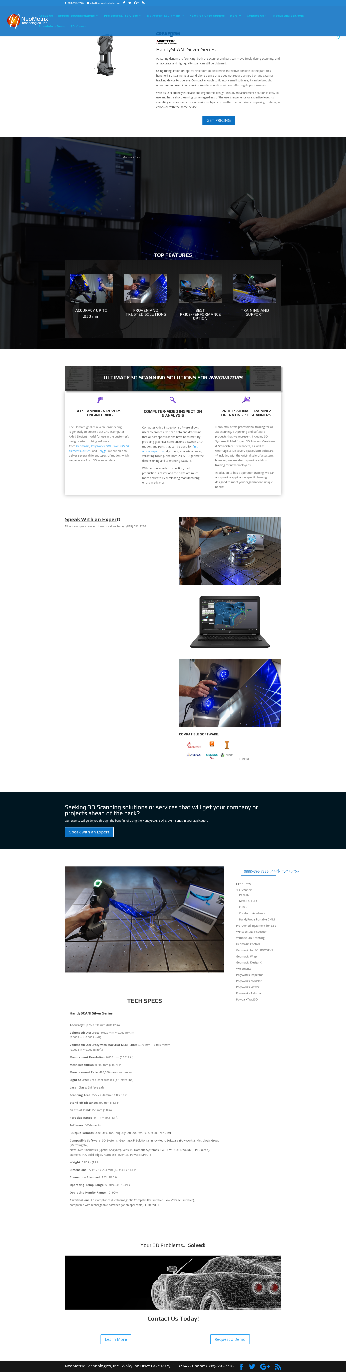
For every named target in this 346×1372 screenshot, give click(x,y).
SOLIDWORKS (115, 446)
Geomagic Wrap (246, 956)
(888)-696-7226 (256, 871)
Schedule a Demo (52, 26)
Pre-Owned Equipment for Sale (256, 925)
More (234, 15)
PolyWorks (98, 446)
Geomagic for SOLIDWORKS (254, 950)
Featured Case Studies (207, 15)
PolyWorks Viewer (247, 987)
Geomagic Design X (249, 962)
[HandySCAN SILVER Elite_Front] (104, 75)
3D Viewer (78, 26)
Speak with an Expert (89, 832)
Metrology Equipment (163, 15)
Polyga (102, 451)
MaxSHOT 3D (248, 901)
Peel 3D (244, 895)
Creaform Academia (252, 913)
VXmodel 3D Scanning (250, 938)
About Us (46, 15)
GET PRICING (218, 120)
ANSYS (86, 451)
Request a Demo (230, 1339)
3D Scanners (244, 890)
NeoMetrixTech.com (288, 15)
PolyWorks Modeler (249, 981)
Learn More (116, 1339)
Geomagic (82, 446)
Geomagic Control (248, 944)
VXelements (243, 968)
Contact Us (255, 15)
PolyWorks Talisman (249, 993)
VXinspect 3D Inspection (251, 931)
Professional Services (121, 15)
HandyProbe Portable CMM (257, 919)
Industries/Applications (76, 15)
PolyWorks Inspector (249, 975)
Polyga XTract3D (247, 999)
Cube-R (243, 907)
